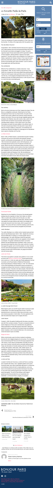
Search (43, 29)
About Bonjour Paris (5, 479)
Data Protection (19, 481)
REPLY (9, 460)
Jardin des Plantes (5, 254)
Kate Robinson (12, 14)
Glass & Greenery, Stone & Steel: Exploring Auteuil (6, 435)
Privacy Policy (43, 31)
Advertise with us (5, 481)
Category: (38, 22)
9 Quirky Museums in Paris (10, 410)
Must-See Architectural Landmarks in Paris (22, 416)
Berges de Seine (5, 334)
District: (38, 17)
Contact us (21, 480)
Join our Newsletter (5, 480)
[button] (7, 435)
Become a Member (15, 479)
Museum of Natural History (15, 258)
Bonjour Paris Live (14, 480)
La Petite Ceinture (5, 134)
